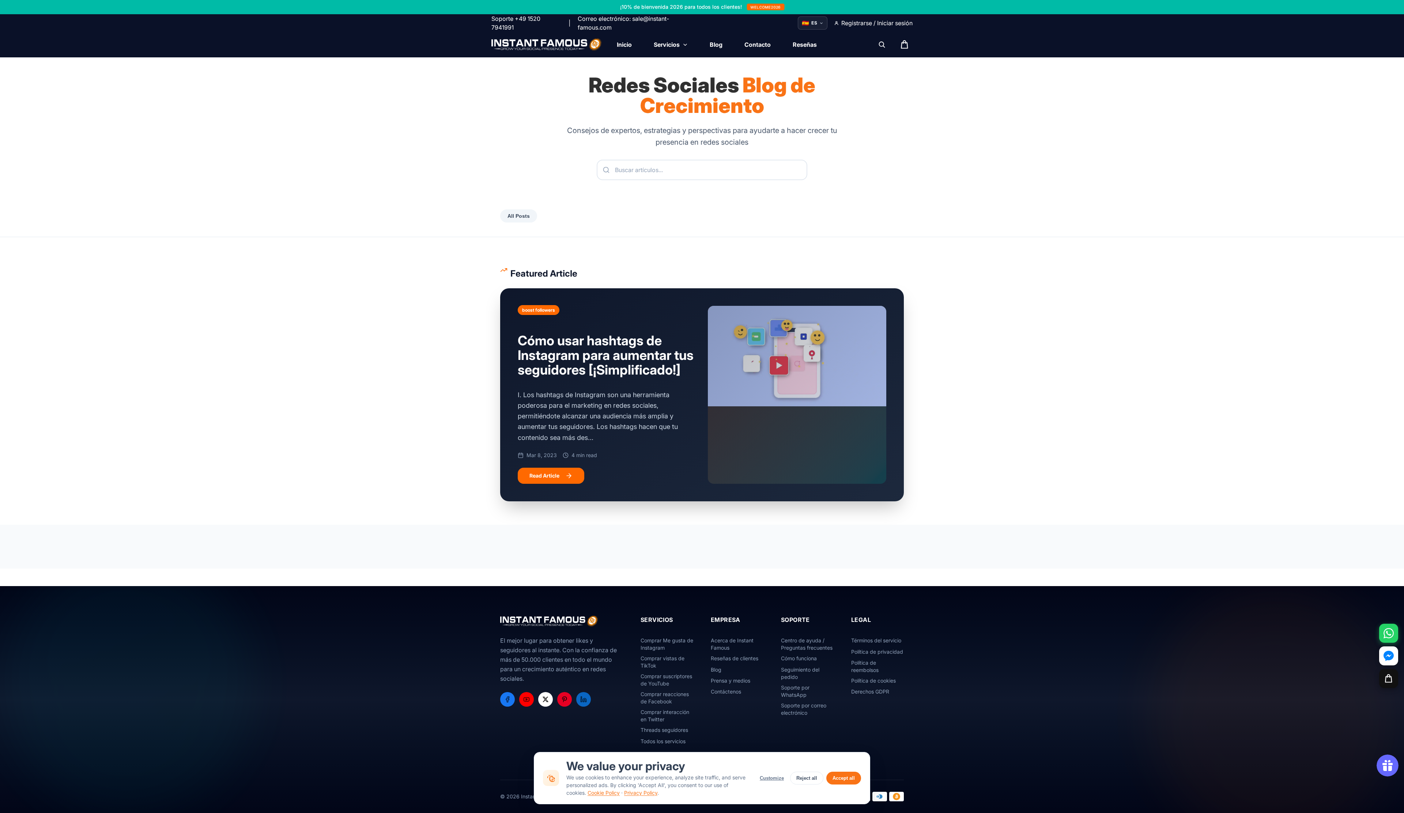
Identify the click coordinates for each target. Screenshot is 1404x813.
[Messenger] (1388, 655)
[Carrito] (1388, 678)
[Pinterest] (564, 699)
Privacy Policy (640, 793)
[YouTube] (526, 699)
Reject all (806, 778)
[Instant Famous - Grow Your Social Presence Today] (546, 44)
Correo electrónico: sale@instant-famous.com (623, 23)
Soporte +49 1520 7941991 (515, 23)
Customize (772, 778)
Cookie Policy (604, 793)
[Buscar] (882, 45)
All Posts (518, 216)
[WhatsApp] (1388, 633)
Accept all (844, 778)
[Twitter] (545, 699)
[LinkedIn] (583, 699)
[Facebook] (507, 699)
